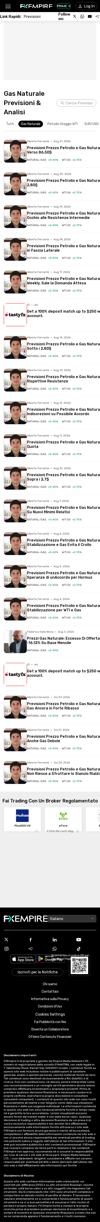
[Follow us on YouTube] (90, 16)
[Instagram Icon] (14, 949)
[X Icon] (14, 939)
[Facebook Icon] (38, 939)
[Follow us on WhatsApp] (82, 16)
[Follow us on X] (75, 16)
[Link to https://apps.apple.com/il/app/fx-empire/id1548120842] (23, 959)
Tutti (10, 124)
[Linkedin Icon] (62, 939)
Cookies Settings (50, 1014)
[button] (8, 6)
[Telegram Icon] (38, 949)
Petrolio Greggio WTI (62, 124)
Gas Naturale (30, 124)
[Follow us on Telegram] (97, 16)
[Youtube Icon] (86, 939)
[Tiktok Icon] (86, 949)
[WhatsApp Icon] (62, 949)
